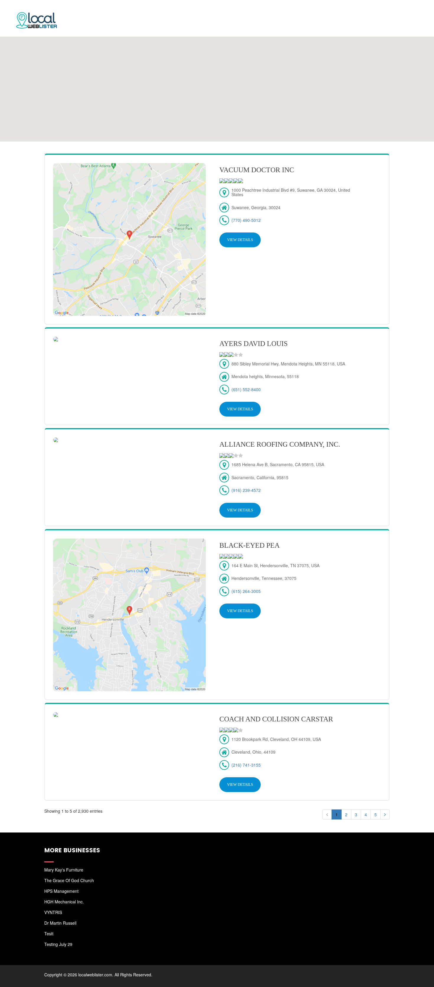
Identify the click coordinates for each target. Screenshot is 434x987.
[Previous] (327, 814)
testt (48, 933)
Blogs (377, 12)
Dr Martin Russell (60, 923)
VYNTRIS (53, 912)
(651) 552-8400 (246, 389)
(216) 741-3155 (246, 765)
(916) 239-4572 (246, 490)
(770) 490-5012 (246, 220)
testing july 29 (58, 944)
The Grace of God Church (69, 880)
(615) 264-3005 (246, 591)
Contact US (407, 12)
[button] (217, 85)
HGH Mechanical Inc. (64, 902)
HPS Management (61, 891)
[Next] (385, 814)
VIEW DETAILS (240, 240)
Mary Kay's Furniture (63, 870)
